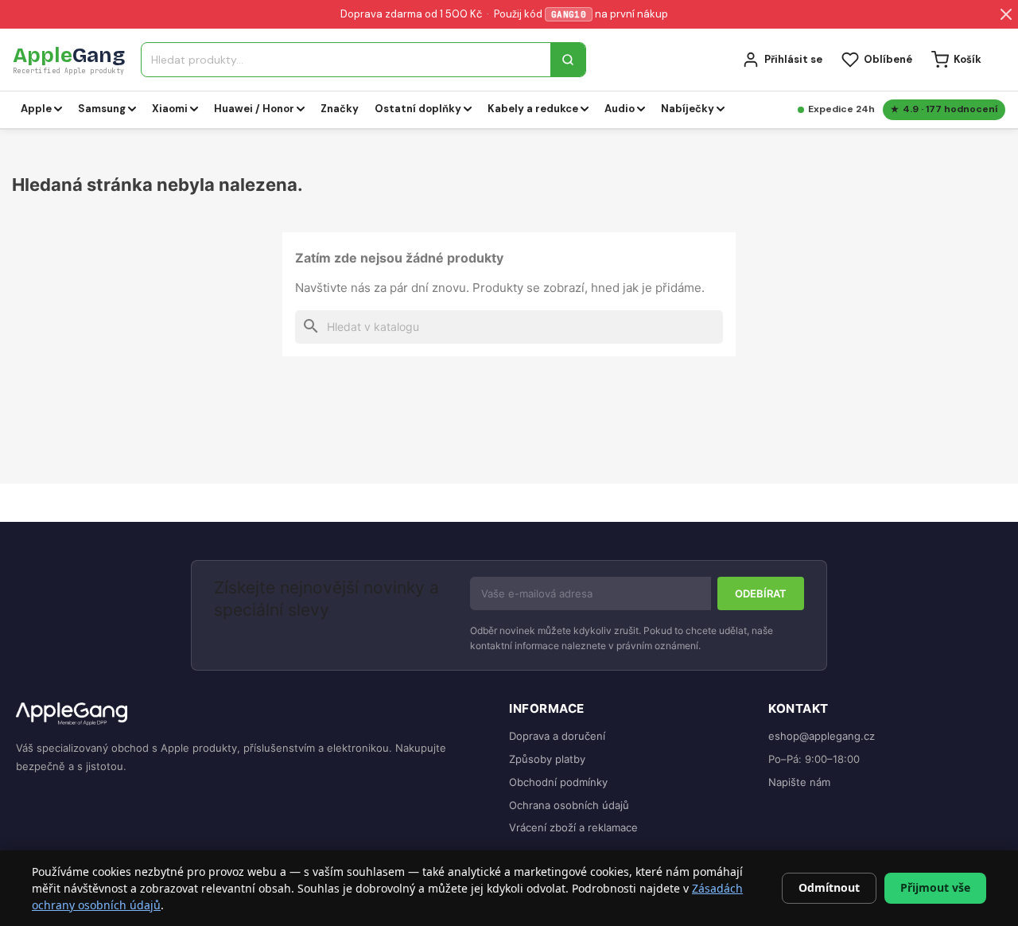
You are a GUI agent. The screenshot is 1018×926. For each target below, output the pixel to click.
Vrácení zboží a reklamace (573, 827)
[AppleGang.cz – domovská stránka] (250, 714)
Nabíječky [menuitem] (687, 108)
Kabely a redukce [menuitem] (533, 108)
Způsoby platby (547, 759)
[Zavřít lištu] (1006, 14)
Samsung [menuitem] (102, 108)
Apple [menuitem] (36, 108)
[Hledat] (567, 59)
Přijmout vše (935, 887)
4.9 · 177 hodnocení (950, 109)
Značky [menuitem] (340, 108)
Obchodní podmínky (558, 782)
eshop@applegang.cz (821, 736)
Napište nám (799, 782)
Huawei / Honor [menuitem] (254, 108)
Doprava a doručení (557, 736)
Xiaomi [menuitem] (170, 108)
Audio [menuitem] (619, 108)
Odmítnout (829, 887)
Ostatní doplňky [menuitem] (418, 108)
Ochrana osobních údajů (569, 805)
